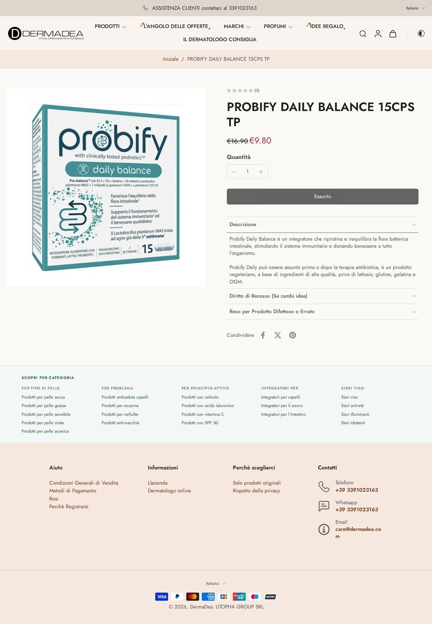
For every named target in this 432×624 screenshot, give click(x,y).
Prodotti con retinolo (200, 397)
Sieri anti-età (352, 406)
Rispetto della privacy (256, 491)
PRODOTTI (107, 26)
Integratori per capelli (280, 397)
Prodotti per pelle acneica (45, 431)
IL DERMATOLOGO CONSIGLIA (219, 39)
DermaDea (201, 607)
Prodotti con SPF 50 (200, 422)
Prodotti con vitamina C (203, 414)
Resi (53, 499)
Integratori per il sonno (282, 406)
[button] (322, 197)
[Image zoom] (106, 187)
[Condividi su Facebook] (262, 335)
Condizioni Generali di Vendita (83, 483)
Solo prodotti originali (257, 483)
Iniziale (171, 59)
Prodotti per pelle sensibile (46, 414)
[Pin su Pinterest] (292, 335)
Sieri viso (349, 397)
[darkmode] (416, 33)
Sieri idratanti (353, 422)
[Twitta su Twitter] (277, 335)
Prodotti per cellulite (120, 414)
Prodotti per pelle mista (43, 422)
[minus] (234, 172)
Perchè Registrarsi (68, 506)
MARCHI (234, 26)
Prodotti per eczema (120, 406)
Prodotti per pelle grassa (44, 406)
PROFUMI (275, 26)
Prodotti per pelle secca (43, 397)
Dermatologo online (169, 491)
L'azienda (157, 483)
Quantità (239, 157)
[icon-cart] (392, 33)
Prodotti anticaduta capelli (125, 397)
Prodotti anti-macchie (120, 422)
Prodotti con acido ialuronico (208, 406)
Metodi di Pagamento (72, 491)
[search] (362, 33)
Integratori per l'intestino (283, 414)
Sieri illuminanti (355, 414)
